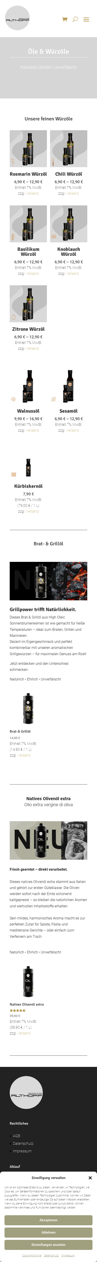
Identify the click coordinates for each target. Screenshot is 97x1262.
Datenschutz (51, 1255)
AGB (16, 1136)
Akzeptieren (48, 1220)
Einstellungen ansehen (48, 1245)
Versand (32, 193)
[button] (90, 1178)
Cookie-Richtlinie (32, 1255)
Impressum (68, 1255)
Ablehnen (48, 1232)
